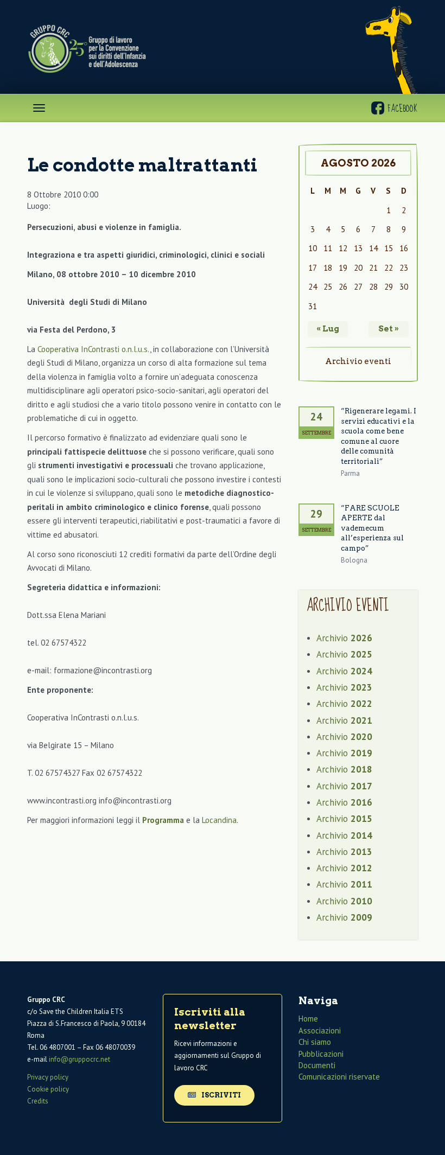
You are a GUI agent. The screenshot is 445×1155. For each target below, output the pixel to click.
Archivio (344, 638)
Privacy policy (47, 1077)
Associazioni (319, 1030)
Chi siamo (314, 1042)
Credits (37, 1101)
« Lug (327, 329)
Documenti (316, 1065)
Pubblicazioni (321, 1054)
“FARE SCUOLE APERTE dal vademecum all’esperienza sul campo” (372, 528)
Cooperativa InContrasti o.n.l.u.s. (93, 349)
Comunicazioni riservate (339, 1076)
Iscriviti (220, 1095)
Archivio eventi (358, 361)
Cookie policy (48, 1089)
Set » (388, 329)
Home (308, 1018)
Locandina (219, 820)
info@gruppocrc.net (79, 1059)
